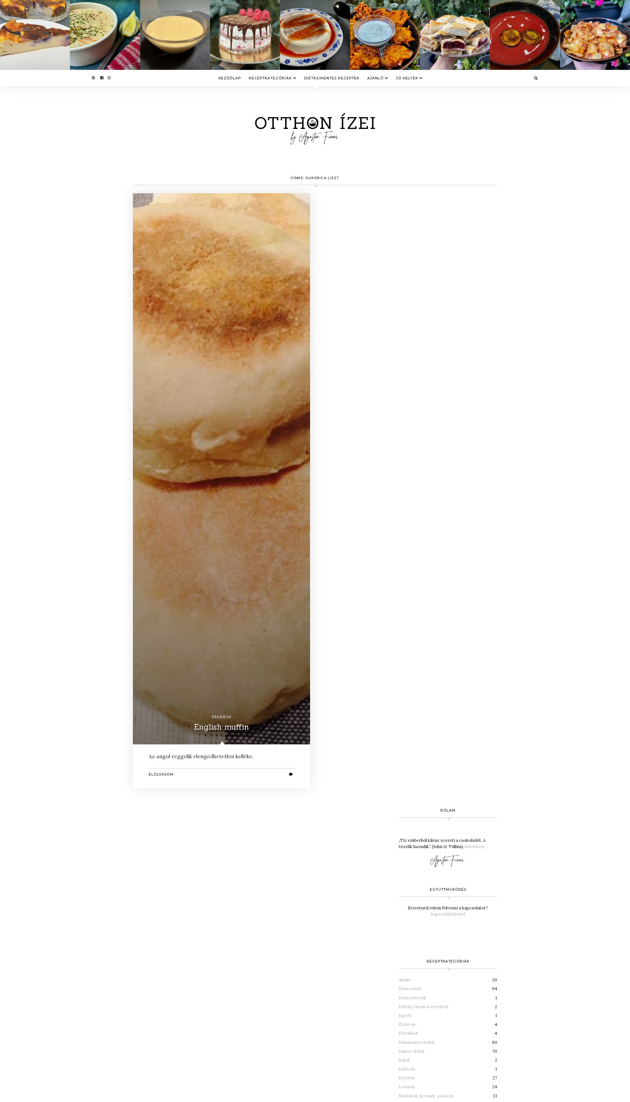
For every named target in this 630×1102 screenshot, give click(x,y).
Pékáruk (221, 717)
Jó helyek (407, 78)
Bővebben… (476, 846)
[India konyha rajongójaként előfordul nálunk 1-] (385, 35)
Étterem (407, 1024)
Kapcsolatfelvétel (448, 914)
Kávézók (407, 1069)
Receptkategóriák (270, 78)
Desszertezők (412, 998)
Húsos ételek (412, 1051)
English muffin (221, 727)
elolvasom (161, 774)
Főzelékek (408, 1033)
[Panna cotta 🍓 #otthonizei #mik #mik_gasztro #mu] (315, 35)
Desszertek (410, 988)
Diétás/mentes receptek (331, 78)
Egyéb (405, 1015)
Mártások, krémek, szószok (426, 1096)
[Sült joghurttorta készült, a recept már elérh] (35, 35)
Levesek (407, 1087)
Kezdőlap (230, 78)
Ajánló (375, 78)
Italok (404, 1060)
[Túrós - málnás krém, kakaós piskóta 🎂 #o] (245, 35)
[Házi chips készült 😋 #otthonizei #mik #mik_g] (595, 35)
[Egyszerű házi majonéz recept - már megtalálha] (175, 35)
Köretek (407, 1078)
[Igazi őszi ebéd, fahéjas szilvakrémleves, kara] (525, 35)
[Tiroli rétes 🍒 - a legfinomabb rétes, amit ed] (455, 35)
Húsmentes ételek (417, 1042)
